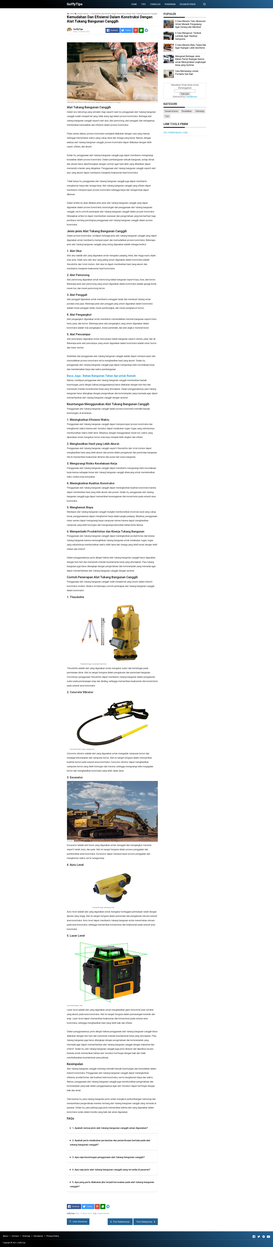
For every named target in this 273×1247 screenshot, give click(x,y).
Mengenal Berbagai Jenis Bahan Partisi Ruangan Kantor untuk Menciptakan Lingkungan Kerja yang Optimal (190, 60)
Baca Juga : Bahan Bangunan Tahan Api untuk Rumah (101, 376)
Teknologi (199, 111)
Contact (15, 1236)
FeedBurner (191, 96)
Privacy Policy (52, 1236)
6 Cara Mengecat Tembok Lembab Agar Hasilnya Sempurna (188, 36)
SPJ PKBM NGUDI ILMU (176, 132)
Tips (167, 116)
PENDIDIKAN (170, 4)
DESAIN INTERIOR (188, 4)
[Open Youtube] (268, 1236)
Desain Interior (103, 1213)
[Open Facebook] (254, 1236)
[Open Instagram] (263, 1236)
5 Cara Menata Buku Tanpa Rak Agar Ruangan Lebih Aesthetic (190, 46)
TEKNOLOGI (155, 4)
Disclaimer (38, 1236)
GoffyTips (21, 1243)
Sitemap (26, 1236)
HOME (134, 4)
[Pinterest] (135, 30)
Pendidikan (187, 111)
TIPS (143, 4)
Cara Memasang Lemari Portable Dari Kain (186, 72)
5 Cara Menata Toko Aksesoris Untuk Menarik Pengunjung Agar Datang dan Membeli (190, 24)
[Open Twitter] (258, 1236)
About (5, 1236)
